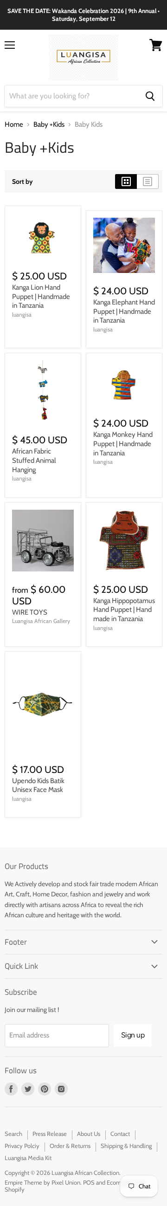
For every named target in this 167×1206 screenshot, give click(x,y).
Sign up (133, 1035)
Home (14, 125)
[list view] (148, 181)
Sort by (22, 181)
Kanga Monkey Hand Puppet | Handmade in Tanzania (123, 443)
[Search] (150, 96)
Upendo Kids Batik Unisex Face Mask (38, 785)
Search (13, 1133)
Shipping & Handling (126, 1145)
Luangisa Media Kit (28, 1157)
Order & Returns (70, 1145)
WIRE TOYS (29, 612)
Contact (120, 1133)
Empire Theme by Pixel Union (42, 1182)
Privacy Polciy (22, 1145)
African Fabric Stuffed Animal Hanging (34, 460)
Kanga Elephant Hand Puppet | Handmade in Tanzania (124, 311)
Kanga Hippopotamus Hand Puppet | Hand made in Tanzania (124, 610)
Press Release (49, 1133)
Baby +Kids (48, 125)
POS (89, 1182)
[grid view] (126, 181)
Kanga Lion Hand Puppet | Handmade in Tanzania (41, 296)
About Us (88, 1133)
